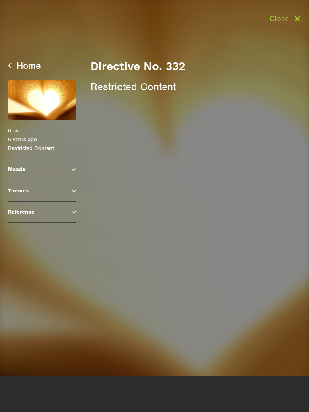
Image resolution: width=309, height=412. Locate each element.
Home (27, 66)
